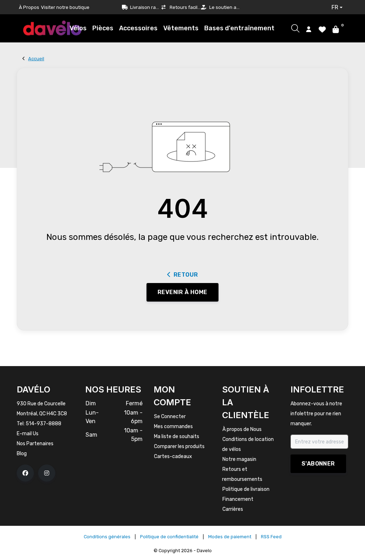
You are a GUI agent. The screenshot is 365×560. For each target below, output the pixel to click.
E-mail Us (27, 434)
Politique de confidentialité (169, 536)
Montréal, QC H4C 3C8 (42, 414)
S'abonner (318, 463)
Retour (186, 274)
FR (334, 7)
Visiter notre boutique (65, 7)
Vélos (78, 28)
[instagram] (46, 473)
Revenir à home (182, 292)
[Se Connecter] (308, 29)
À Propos (29, 7)
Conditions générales (107, 536)
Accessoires (138, 28)
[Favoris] (322, 29)
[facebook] (25, 473)
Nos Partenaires (35, 444)
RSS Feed (271, 536)
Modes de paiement (229, 536)
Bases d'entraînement (239, 28)
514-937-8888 (43, 424)
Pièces (102, 28)
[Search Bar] (295, 28)
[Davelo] (52, 28)
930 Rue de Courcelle (41, 404)
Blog (22, 454)
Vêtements (181, 28)
